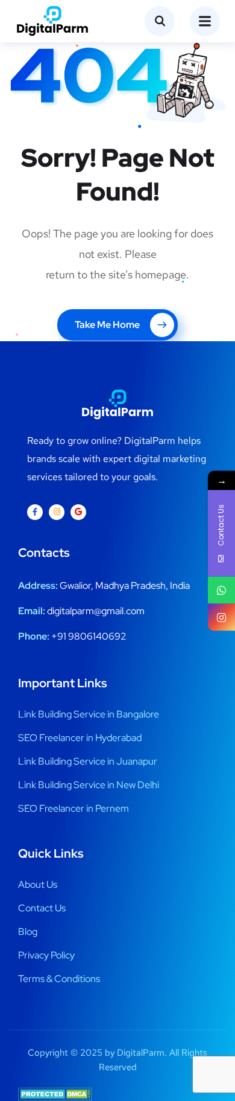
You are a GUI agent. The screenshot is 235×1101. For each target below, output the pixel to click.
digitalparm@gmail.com (96, 611)
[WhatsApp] (221, 589)
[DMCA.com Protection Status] (55, 1093)
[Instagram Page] (221, 617)
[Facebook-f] (35, 512)
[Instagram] (56, 512)
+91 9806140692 (89, 636)
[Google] (78, 512)
